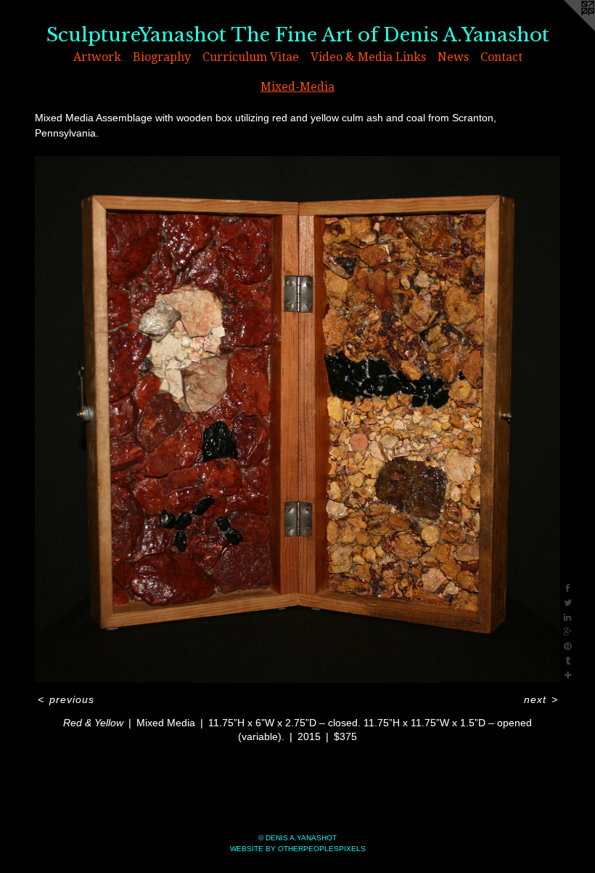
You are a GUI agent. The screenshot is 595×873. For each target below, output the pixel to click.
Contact (501, 57)
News (453, 57)
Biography (162, 57)
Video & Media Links (368, 57)
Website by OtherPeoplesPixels (298, 849)
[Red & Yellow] (297, 419)
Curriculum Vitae (250, 57)
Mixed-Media (297, 87)
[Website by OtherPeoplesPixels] (566, 29)
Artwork (97, 57)
